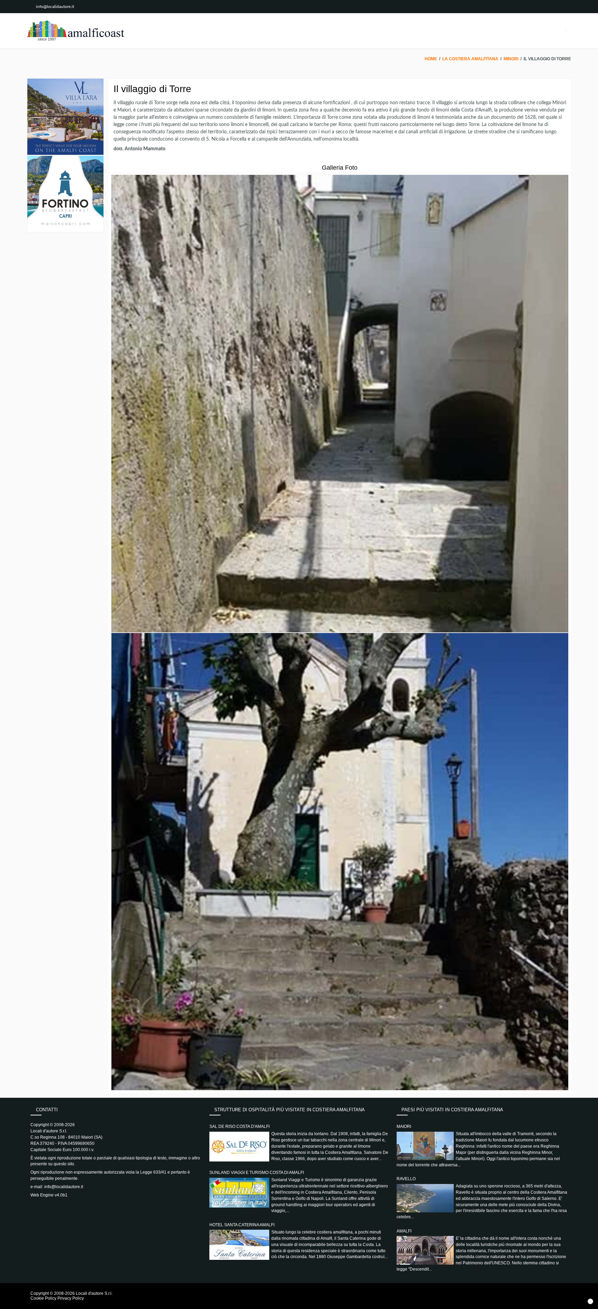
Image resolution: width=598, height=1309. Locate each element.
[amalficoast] (75, 28)
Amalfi (404, 1231)
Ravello (406, 1178)
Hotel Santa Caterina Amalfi (241, 1224)
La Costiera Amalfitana (470, 58)
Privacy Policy (70, 1298)
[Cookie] (590, 1301)
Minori (511, 58)
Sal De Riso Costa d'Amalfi (239, 1126)
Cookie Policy (43, 1298)
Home (431, 58)
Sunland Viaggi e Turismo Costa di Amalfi (256, 1172)
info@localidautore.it (55, 7)
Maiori (404, 1126)
